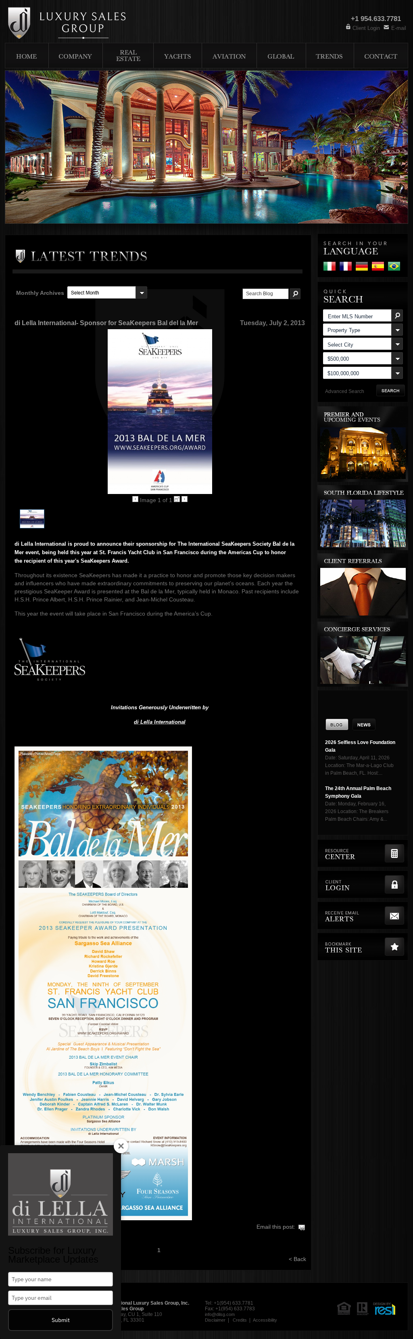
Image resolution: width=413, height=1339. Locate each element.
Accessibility (265, 1320)
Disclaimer (215, 1320)
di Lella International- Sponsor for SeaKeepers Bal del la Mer (106, 323)
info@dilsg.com (220, 1314)
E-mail (398, 28)
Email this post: (276, 1226)
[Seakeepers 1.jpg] (32, 526)
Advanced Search (344, 391)
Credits (240, 1320)
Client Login (366, 28)
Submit (61, 1320)
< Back (297, 1259)
